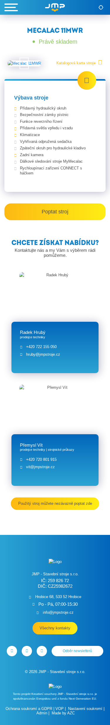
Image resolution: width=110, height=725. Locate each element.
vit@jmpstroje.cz (40, 467)
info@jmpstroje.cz (58, 612)
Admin (41, 713)
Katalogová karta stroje (76, 63)
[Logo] (55, 7)
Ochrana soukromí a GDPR (29, 708)
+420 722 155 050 (41, 346)
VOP (59, 708)
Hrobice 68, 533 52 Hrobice (58, 597)
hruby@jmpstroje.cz (43, 354)
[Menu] (11, 7)
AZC (71, 713)
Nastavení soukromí (85, 708)
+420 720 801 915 (41, 459)
